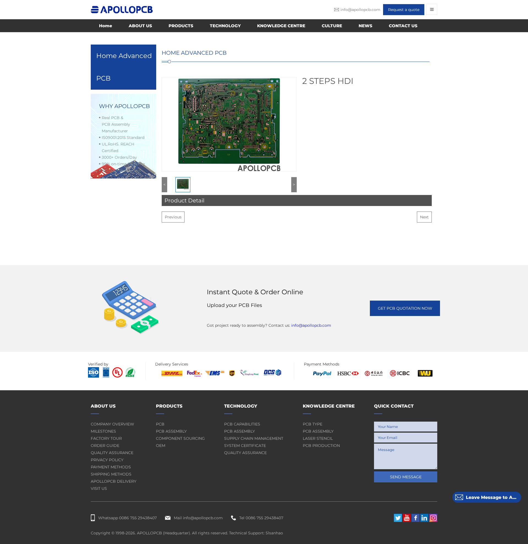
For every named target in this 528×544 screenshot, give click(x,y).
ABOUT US (140, 25)
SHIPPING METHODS (111, 474)
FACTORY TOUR (106, 438)
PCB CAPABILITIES (242, 424)
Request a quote (403, 9)
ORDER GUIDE (105, 445)
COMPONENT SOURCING (180, 438)
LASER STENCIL (318, 438)
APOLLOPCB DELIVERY (113, 481)
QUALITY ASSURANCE (112, 452)
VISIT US (99, 488)
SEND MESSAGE (406, 476)
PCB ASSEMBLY (171, 431)
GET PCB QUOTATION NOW (405, 308)
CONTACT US (403, 25)
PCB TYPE (312, 424)
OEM (160, 445)
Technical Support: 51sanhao (256, 533)
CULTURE (332, 25)
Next (424, 217)
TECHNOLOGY (225, 25)
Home (105, 25)
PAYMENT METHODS (111, 467)
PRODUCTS (181, 25)
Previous (173, 217)
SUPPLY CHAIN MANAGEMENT (253, 438)
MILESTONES (103, 431)
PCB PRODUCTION (321, 445)
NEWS (365, 25)
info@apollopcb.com (311, 325)
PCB (160, 424)
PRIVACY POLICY (107, 459)
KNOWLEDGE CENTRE (281, 25)
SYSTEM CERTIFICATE (245, 445)
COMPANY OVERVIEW (112, 424)
